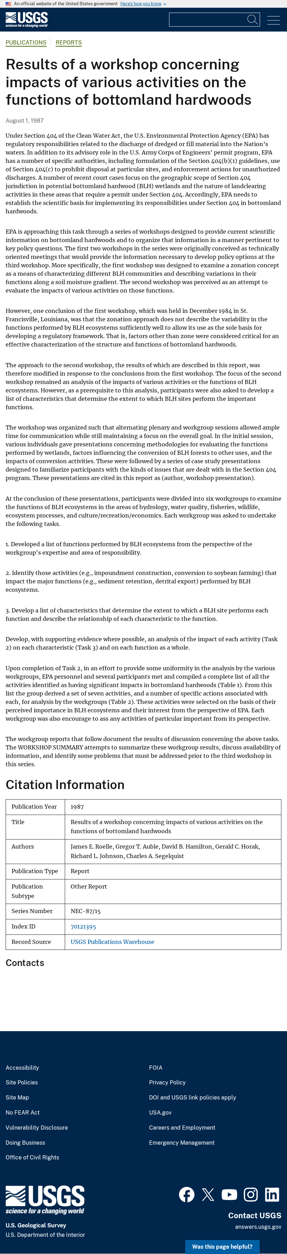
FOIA (155, 1068)
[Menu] (273, 20)
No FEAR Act (23, 1113)
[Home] (27, 25)
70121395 (83, 926)
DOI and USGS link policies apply (192, 1098)
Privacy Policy (167, 1083)
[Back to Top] (261, 1228)
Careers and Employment (182, 1128)
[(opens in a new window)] (186, 1193)
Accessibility (22, 1068)
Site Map (17, 1098)
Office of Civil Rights (32, 1157)
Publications (26, 42)
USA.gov (160, 1113)
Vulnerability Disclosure (37, 1128)
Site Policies (22, 1083)
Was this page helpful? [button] (222, 1246)
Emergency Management (182, 1143)
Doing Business (25, 1143)
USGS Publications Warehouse (112, 942)
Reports (69, 42)
